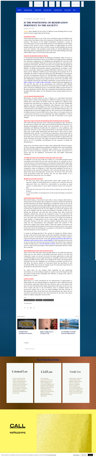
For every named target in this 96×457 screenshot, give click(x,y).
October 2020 (38, 10)
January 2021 (67, 10)
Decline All (84, 455)
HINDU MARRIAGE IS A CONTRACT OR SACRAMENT (47, 332)
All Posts (19, 10)
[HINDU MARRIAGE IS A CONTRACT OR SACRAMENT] (48, 324)
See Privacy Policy (52, 455)
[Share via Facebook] (24, 307)
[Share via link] (34, 307)
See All (77, 316)
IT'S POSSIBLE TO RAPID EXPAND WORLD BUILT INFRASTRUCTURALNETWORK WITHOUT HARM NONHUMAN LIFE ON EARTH (69, 332)
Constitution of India (29, 300)
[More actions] (71, 19)
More (74, 10)
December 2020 (58, 10)
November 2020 (47, 10)
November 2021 (28, 303)
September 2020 (28, 10)
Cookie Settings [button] (76, 455)
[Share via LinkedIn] (30, 307)
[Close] (94, 455)
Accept (90, 455)
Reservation (39, 300)
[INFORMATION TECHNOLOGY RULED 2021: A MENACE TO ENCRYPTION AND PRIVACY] (26, 324)
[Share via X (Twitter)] (27, 307)
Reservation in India (48, 300)
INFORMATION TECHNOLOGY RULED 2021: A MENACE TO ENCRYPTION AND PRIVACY (25, 332)
